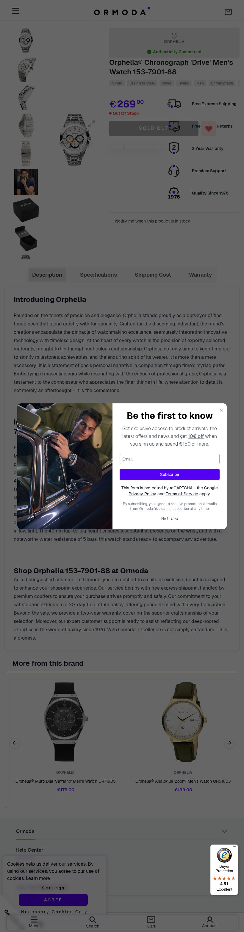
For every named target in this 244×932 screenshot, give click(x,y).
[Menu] (234, 848)
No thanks (169, 518)
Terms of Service (182, 493)
